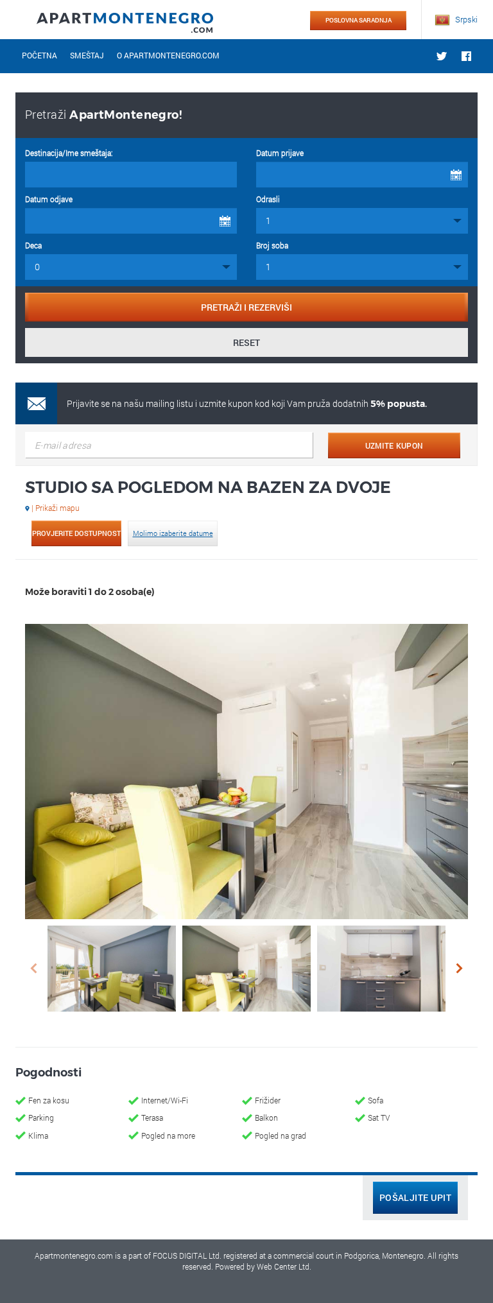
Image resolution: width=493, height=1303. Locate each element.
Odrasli (268, 199)
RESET (246, 342)
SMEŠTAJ (87, 55)
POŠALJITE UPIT (415, 1197)
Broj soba (272, 245)
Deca (33, 245)
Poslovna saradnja (358, 20)
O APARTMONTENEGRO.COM (168, 55)
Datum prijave (280, 153)
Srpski (465, 19)
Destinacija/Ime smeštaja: (69, 153)
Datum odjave (49, 199)
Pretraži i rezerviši (246, 307)
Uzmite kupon (394, 445)
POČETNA (39, 55)
